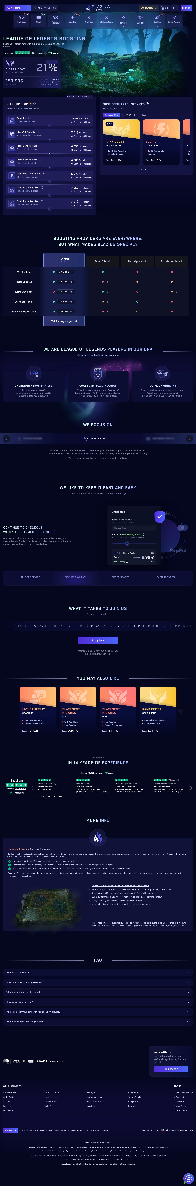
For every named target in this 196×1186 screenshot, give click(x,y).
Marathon (91, 1106)
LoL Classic (8, 1110)
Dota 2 (48, 1106)
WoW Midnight (9, 1093)
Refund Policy (180, 1097)
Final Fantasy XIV (94, 1097)
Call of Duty (8, 1102)
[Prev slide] (142, 170)
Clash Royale (50, 1102)
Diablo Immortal (94, 1102)
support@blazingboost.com (80, 1130)
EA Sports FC (134, 1102)
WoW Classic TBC (52, 1093)
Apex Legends (51, 1097)
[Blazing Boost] (98, 8)
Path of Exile (8, 1097)
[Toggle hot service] (49, 125)
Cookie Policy (179, 1102)
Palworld (132, 1106)
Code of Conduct (181, 1110)
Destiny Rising (134, 1093)
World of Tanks (134, 1097)
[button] (49, 120)
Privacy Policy (180, 1106)
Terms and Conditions (183, 1093)
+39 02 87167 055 (101, 1130)
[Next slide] (151, 170)
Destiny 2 (91, 1093)
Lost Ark (7, 1106)
